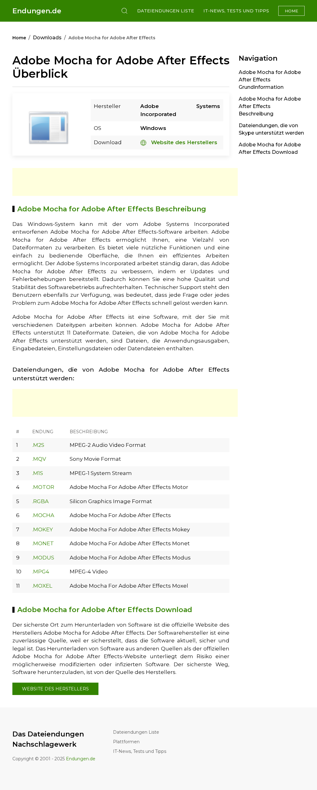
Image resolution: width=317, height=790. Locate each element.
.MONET (43, 543)
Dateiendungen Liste (165, 11)
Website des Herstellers (183, 142)
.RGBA (40, 501)
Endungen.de (36, 11)
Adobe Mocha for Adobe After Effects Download (270, 148)
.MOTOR (43, 487)
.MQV (39, 459)
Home (291, 10)
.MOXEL (42, 586)
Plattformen (126, 742)
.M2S (38, 445)
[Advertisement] (125, 182)
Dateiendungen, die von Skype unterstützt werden (271, 129)
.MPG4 (40, 571)
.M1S (37, 473)
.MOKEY (42, 529)
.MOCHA (43, 515)
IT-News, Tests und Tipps (236, 11)
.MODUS (43, 558)
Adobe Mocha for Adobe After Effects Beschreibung (270, 106)
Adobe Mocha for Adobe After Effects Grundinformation (270, 79)
